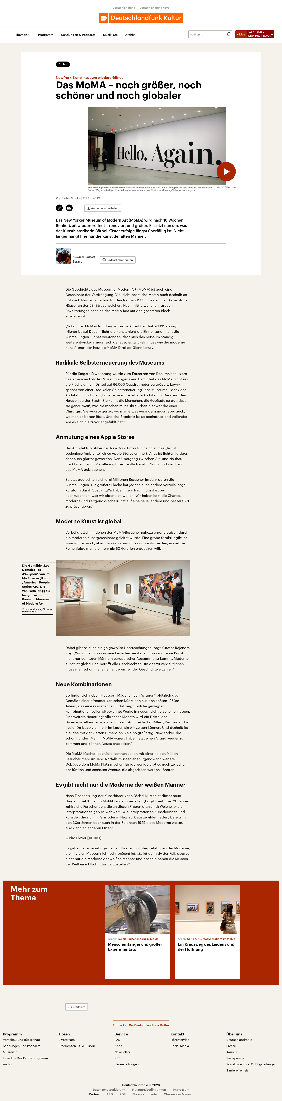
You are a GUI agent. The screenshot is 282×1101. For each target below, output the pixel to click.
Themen (21, 34)
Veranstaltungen (127, 1064)
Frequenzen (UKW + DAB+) (77, 1046)
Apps (118, 1046)
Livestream (67, 1039)
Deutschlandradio (239, 1039)
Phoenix (138, 1094)
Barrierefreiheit (237, 1070)
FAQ (117, 1039)
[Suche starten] (228, 34)
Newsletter (122, 1052)
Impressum (181, 1089)
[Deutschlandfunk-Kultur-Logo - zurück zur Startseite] (141, 18)
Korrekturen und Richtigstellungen (251, 1064)
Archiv (130, 34)
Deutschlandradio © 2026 (141, 1085)
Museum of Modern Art (117, 289)
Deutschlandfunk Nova (154, 7)
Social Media (180, 1046)
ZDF (122, 1094)
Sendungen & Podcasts (78, 34)
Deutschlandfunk (124, 7)
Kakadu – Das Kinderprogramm (25, 1058)
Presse (231, 1046)
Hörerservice (180, 1039)
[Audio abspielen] (226, 171)
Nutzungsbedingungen (149, 1089)
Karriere (232, 1052)
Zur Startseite (76, 1006)
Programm (46, 34)
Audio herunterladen (104, 208)
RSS (117, 1058)
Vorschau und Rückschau (21, 1039)
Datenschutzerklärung (109, 1089)
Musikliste (110, 34)
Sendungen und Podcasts (21, 1046)
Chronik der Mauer (177, 1094)
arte (154, 1094)
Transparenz (235, 1058)
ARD (109, 1094)
